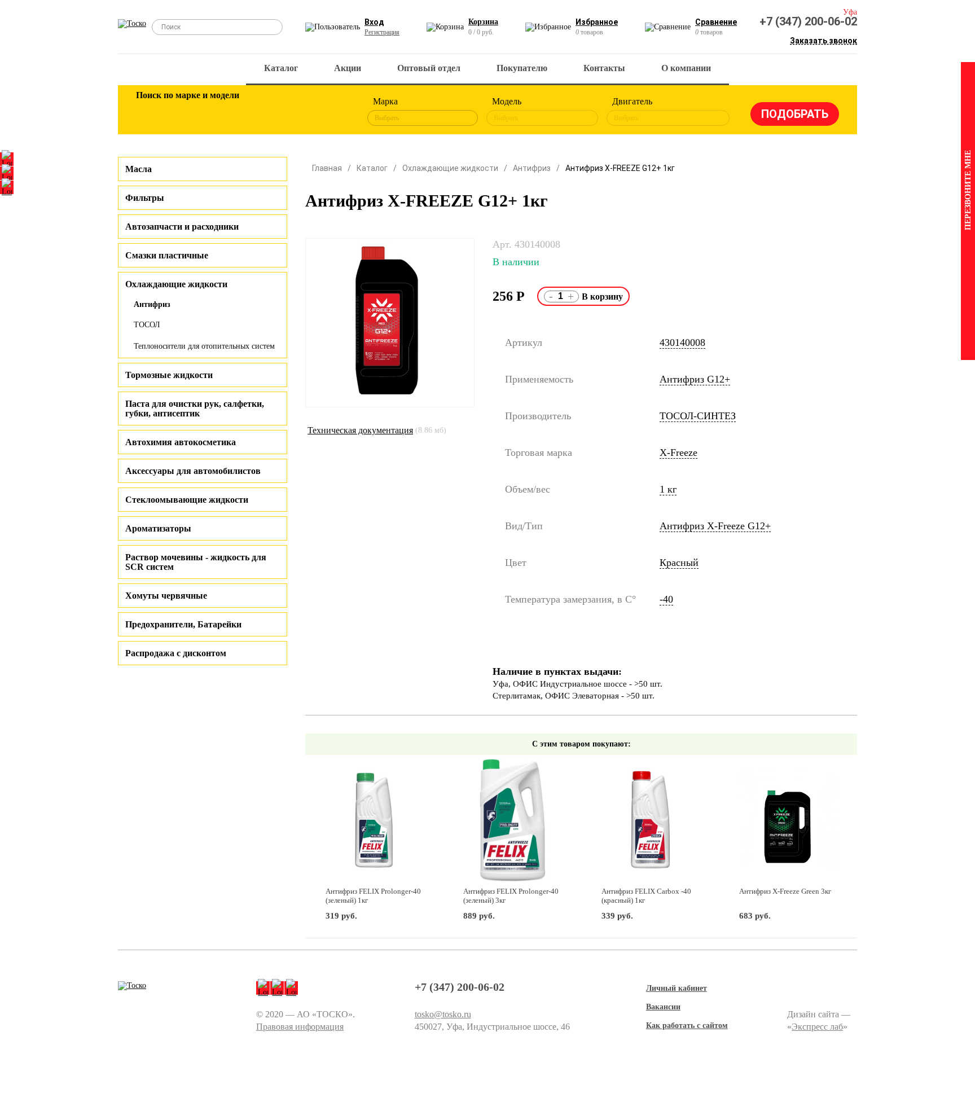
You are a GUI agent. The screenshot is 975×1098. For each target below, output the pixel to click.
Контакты (604, 68)
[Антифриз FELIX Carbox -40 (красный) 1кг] (650, 821)
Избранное (597, 22)
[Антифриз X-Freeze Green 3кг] (788, 821)
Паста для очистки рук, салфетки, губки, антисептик (194, 408)
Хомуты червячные (166, 595)
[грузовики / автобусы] (223, 112)
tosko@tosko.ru (443, 1014)
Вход (374, 22)
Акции (347, 68)
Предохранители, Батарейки (183, 624)
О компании (686, 68)
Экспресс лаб (817, 1026)
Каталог (281, 68)
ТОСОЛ (147, 324)
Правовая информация (300, 1026)
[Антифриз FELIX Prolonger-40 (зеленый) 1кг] (374, 821)
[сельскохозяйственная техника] (260, 112)
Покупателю (522, 68)
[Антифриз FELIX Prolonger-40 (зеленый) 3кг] (512, 821)
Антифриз (152, 304)
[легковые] (150, 112)
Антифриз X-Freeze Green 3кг (785, 891)
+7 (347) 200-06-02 (808, 21)
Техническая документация (360, 430)
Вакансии (663, 1007)
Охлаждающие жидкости (450, 168)
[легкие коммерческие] (187, 112)
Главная (327, 168)
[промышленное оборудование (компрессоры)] (333, 112)
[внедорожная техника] (297, 112)
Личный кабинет (676, 988)
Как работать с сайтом (687, 1025)
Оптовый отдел (428, 68)
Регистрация (381, 32)
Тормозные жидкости (169, 375)
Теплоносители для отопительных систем (204, 346)
